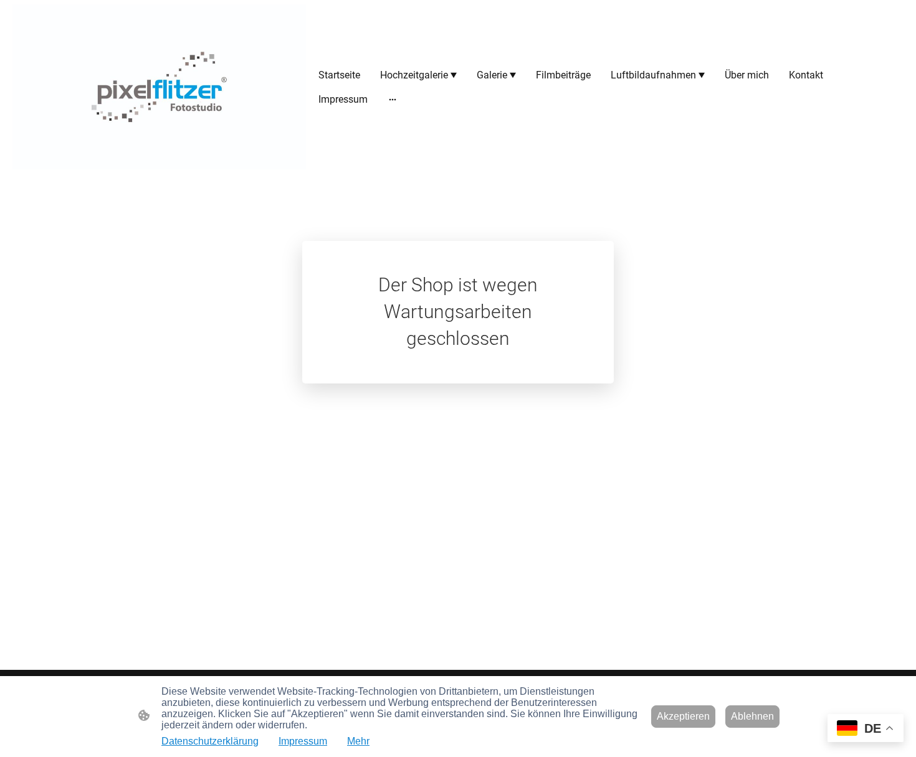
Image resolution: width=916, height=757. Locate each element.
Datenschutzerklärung (210, 741)
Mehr (358, 741)
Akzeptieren (683, 716)
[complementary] (866, 729)
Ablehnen (752, 716)
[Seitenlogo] (159, 86)
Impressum (303, 741)
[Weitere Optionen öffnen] (392, 99)
